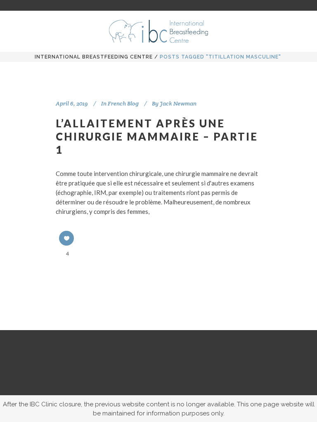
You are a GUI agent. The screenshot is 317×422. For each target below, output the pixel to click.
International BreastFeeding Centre (94, 57)
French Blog (123, 103)
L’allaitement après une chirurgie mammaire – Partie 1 (157, 136)
